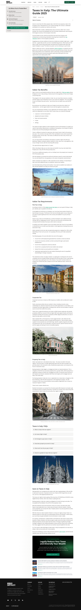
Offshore (39, 588)
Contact (28, 592)
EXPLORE (40, 2)
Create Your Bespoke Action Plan (17, 27)
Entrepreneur (40, 592)
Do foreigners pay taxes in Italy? (43, 439)
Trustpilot (9, 30)
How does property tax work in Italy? (44, 443)
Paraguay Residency (52, 589)
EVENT (45, 2)
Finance (41, 6)
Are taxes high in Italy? (41, 434)
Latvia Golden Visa (52, 584)
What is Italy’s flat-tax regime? (43, 429)
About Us (29, 584)
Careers (28, 588)
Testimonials (29, 586)
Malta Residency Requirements (51, 592)
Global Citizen (40, 590)
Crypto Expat (40, 584)
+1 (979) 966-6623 (14, 606)
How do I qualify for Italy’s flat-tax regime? (46, 453)
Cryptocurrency (40, 593)
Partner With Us (30, 590)
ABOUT (7, 606)
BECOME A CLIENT (70, 2)
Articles (37, 6)
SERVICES (29, 2)
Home (33, 6)
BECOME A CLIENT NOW (52, 554)
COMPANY (23, 2)
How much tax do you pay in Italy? (44, 448)
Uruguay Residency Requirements (52, 587)
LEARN (35, 2)
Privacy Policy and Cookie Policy (70, 605)
